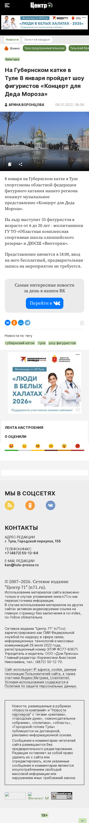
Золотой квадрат (37, 39)
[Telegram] (27, 322)
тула (41, 343)
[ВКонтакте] (7, 322)
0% (11, 446)
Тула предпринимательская (44, 48)
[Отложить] (9, 164)
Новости (12, 39)
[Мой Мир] (21, 322)
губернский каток (19, 343)
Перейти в (41, 303)
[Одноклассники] (14, 322)
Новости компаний (29, 710)
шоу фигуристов (62, 343)
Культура (12, 59)
